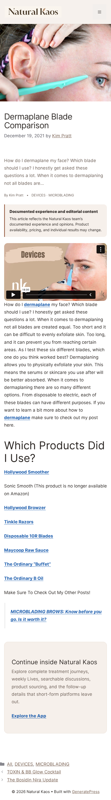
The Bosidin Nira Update (32, 779)
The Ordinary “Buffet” (27, 564)
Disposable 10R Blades (28, 536)
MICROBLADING (52, 764)
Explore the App (29, 715)
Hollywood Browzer (25, 507)
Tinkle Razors (19, 521)
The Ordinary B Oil (23, 578)
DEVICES (24, 764)
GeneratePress (86, 791)
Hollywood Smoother (26, 472)
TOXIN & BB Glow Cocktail (34, 771)
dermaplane (37, 304)
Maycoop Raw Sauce (26, 550)
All (9, 764)
